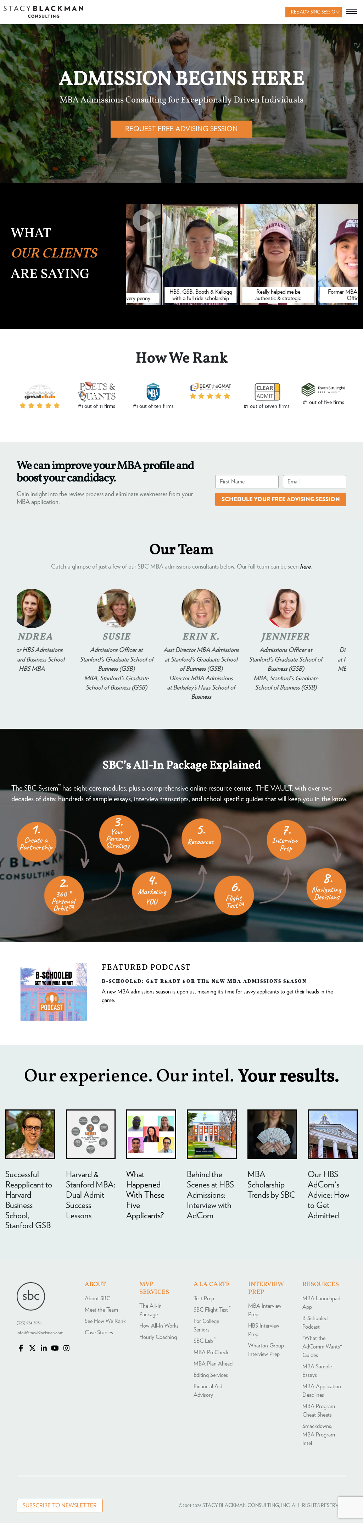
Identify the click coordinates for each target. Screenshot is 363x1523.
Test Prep (204, 1298)
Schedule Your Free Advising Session (281, 499)
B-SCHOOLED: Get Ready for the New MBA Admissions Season (204, 981)
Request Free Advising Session (181, 129)
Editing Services (211, 1375)
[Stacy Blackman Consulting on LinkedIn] (43, 1349)
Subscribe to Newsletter (60, 1505)
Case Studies (99, 1332)
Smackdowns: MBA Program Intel (318, 1434)
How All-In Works (159, 1326)
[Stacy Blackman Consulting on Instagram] (66, 1349)
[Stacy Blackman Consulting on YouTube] (55, 1349)
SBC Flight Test (212, 1310)
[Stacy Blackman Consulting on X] (32, 1349)
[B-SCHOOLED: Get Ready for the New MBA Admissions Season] (54, 1019)
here (305, 567)
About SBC (97, 1298)
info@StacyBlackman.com (40, 1333)
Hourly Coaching (158, 1337)
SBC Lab (205, 1341)
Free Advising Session (314, 12)
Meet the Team (101, 1310)
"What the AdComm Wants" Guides (322, 1346)
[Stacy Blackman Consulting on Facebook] (21, 1349)
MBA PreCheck (211, 1352)
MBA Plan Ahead (213, 1364)
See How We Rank (105, 1321)
